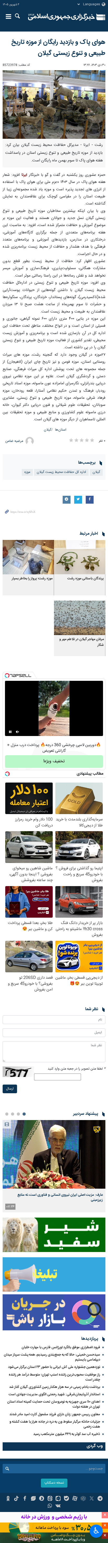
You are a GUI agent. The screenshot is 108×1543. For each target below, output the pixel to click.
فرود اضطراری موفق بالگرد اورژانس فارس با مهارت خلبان (60, 1347)
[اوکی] (8, 1499)
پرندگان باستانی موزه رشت (85, 578)
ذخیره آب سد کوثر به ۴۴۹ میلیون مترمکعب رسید (66, 1434)
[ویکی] (58, 1506)
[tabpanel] (54, 1166)
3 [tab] (12, 1114)
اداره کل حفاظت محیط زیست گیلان (61, 472)
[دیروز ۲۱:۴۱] (54, 1154)
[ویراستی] (33, 1499)
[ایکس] (91, 1499)
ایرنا (61, 17)
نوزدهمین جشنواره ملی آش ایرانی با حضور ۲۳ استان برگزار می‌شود (54, 1367)
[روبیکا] (83, 1499)
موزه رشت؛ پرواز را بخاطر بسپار (32, 578)
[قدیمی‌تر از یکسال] (79, 557)
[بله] (66, 1499)
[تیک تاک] (16, 1499)
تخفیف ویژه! (54, 761)
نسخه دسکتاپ (54, 1483)
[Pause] (10, 732)
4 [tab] (6, 1114)
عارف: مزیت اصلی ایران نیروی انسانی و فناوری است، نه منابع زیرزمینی (60, 1197)
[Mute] (17, 732)
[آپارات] (74, 1499)
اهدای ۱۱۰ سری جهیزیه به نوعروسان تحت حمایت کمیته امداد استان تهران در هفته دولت (53, 1404)
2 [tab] (18, 1114)
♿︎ (96, 1530)
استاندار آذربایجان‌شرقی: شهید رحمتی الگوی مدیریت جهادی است (54, 1394)
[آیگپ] (58, 1499)
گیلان (47, 430)
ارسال (10, 1089)
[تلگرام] (100, 1499)
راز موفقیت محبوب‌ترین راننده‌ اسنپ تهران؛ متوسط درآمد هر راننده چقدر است (54, 1377)
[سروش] (41, 1499)
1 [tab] (24, 1114)
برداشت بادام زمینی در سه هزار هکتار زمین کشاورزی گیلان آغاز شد (54, 1387)
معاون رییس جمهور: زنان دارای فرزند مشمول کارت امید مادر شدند (54, 1414)
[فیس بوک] (24, 1499)
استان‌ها (60, 430)
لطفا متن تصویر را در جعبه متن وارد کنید (76, 1068)
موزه (27, 472)
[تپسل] (7, 675)
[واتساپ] (49, 1506)
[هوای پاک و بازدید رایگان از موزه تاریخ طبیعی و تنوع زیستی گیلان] (54, 104)
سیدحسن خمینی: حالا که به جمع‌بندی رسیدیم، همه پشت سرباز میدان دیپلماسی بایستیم (52, 1357)
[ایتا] (49, 1499)
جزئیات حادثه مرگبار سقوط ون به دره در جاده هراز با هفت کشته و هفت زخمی (54, 1424)
